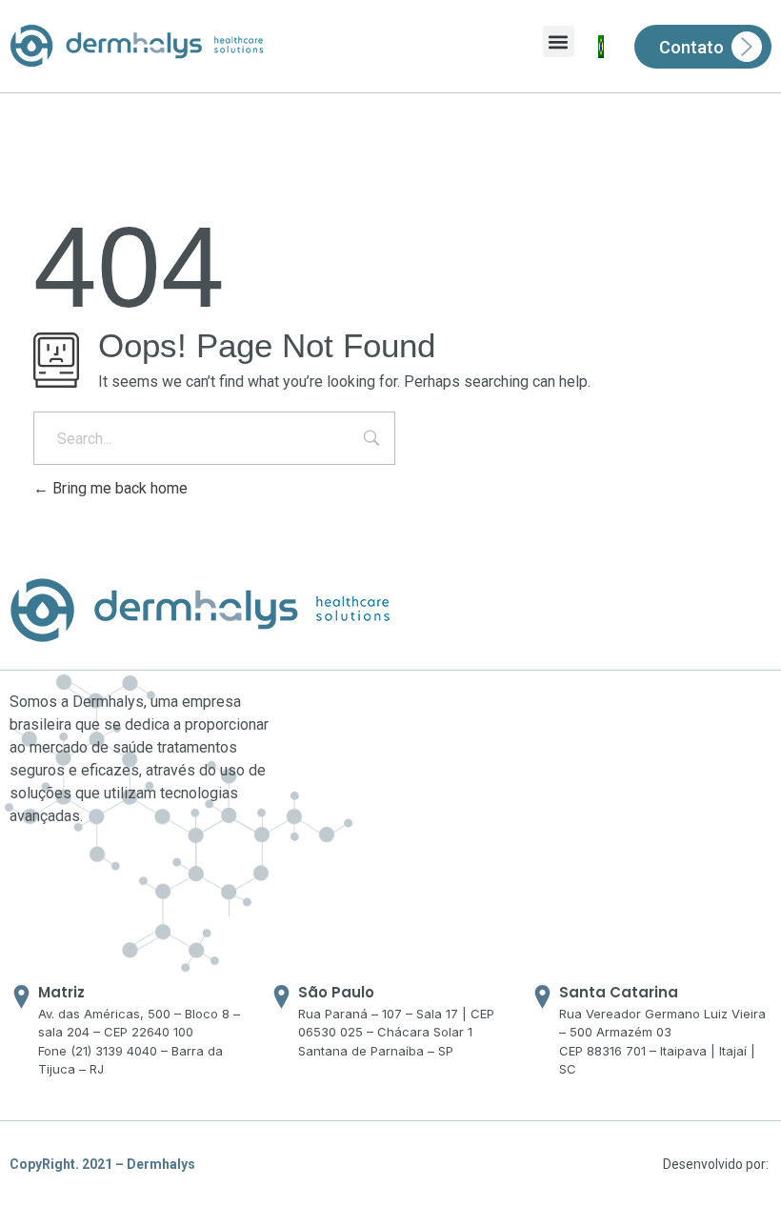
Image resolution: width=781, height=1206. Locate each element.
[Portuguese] (601, 47)
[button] (558, 41)
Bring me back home (118, 488)
